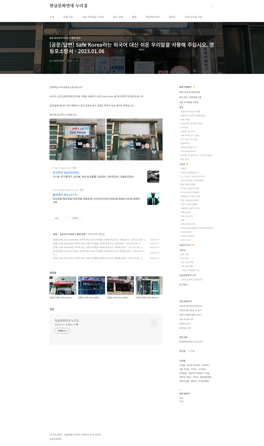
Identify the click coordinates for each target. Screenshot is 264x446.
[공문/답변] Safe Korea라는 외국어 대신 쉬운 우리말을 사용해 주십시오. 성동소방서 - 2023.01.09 (97, 239)
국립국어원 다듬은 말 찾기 (190, 310)
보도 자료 (185, 254)
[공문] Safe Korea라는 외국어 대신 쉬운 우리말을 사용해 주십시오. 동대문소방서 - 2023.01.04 (96, 258)
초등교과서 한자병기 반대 (191, 123)
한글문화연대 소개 (187, 275)
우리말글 (183, 373)
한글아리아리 (153, 17)
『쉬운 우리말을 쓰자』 (191, 270)
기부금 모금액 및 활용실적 (192, 279)
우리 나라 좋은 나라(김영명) (192, 180)
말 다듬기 (183, 284)
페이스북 (182, 412)
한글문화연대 (205, 377)
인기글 (191, 350)
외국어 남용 (184, 381)
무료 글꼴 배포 (187, 266)
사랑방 (182, 164)
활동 (134, 17)
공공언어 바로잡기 (196, 373)
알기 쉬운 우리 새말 (189, 139)
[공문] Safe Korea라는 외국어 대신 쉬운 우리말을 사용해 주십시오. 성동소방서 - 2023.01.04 (95, 243)
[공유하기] (61, 218)
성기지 (195, 377)
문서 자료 (185, 258)
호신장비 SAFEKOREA (66, 172)
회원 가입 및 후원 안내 (189, 92)
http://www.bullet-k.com (66, 190)
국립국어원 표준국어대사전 (190, 305)
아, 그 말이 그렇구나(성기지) (193, 176)
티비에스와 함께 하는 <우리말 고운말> (197, 155)
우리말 (193, 369)
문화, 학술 (185, 119)
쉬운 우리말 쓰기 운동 (190, 135)
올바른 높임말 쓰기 (189, 147)
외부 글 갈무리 (187, 216)
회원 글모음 (186, 212)
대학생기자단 (186, 224)
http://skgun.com (62, 168)
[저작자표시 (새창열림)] (82, 218)
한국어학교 (185, 143)
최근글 (182, 350)
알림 (182, 220)
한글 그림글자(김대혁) (190, 200)
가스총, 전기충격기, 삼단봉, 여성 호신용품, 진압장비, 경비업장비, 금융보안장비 (93, 176)
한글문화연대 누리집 (69, 6)
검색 (205, 6)
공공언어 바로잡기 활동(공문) (73, 234)
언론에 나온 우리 (188, 131)
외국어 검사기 (185, 323)
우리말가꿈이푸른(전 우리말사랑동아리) (197, 228)
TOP (212, 435)
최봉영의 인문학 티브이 (190, 208)
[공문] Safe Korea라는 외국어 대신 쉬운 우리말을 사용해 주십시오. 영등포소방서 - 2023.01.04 (96, 247)
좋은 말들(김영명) (188, 184)
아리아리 (205, 365)
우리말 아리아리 (193, 365)
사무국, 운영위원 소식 (190, 172)
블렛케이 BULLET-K (65, 194)
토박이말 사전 (185, 328)
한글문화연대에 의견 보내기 (191, 341)
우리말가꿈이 (186, 232)
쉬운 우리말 (184, 369)
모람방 (183, 168)
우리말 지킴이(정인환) (190, 192)
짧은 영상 (185, 159)
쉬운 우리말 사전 (193, 17)
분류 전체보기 (186, 86)
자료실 (182, 249)
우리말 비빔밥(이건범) (190, 188)
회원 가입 (68, 17)
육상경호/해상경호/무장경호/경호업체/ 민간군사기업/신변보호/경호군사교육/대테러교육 (96, 200)
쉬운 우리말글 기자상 (93, 17)
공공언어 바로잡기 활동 (190, 111)
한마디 (172, 17)
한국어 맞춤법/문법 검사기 (190, 314)
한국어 (193, 381)
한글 (207, 373)
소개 (52, 17)
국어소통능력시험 (188, 151)
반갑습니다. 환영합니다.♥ (66, 324)
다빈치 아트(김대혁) (189, 204)
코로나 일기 (186, 239)
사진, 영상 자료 (187, 262)
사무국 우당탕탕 (187, 236)
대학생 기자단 (185, 377)
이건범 (182, 365)
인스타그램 (189, 412)
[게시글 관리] (65, 218)
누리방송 (184, 127)
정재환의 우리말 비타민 (190, 196)
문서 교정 (118, 17)
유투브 (196, 412)
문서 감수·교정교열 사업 (190, 97)
